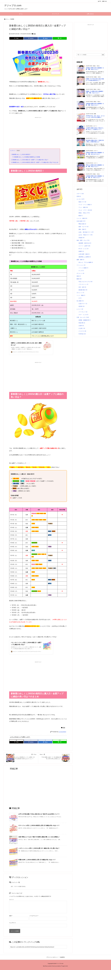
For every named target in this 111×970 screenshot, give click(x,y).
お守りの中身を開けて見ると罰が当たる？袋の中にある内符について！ (39, 814)
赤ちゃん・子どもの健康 (86, 262)
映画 (81, 215)
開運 (13, 19)
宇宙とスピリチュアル (85, 281)
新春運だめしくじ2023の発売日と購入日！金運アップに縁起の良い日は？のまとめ (34, 162)
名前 (10, 915)
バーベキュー (83, 311)
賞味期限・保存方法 (85, 243)
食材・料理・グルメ (83, 240)
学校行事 (82, 322)
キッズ (81, 270)
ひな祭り (82, 328)
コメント (11, 899)
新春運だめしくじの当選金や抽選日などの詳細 (26, 157)
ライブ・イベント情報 (85, 204)
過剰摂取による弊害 (85, 257)
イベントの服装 (83, 268)
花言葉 (81, 306)
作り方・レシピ (83, 248)
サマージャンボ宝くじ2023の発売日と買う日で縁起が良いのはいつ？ (39, 825)
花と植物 (80, 300)
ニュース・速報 (82, 218)
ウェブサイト (12, 922)
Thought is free (64, 966)
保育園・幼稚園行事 (85, 320)
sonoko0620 (62, 731)
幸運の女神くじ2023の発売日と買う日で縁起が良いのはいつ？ (37, 859)
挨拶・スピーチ (83, 226)
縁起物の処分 (83, 289)
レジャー (80, 309)
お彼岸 (81, 325)
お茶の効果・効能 (84, 254)
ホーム (7, 19)
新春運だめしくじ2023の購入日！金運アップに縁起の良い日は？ (29, 159)
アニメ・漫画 (83, 207)
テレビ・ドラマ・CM (85, 210)
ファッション (81, 265)
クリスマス (82, 331)
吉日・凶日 (82, 287)
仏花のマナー (83, 303)
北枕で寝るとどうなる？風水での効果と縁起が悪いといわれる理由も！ (39, 837)
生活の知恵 (81, 221)
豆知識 (81, 237)
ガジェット (80, 292)
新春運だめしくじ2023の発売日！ (21, 154)
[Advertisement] (38, 131)
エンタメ (80, 199)
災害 (79, 196)
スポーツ (80, 193)
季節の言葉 (82, 224)
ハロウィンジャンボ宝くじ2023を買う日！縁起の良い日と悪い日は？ (39, 848)
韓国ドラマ (82, 202)
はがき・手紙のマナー (85, 235)
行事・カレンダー (83, 317)
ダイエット (80, 273)
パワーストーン (83, 284)
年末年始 (82, 333)
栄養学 (81, 251)
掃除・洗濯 (82, 229)
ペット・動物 (81, 295)
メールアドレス (33, 915)
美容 (79, 276)
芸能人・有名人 (84, 213)
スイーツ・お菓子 (84, 246)
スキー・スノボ (83, 314)
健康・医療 (80, 259)
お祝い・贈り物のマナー (86, 232)
